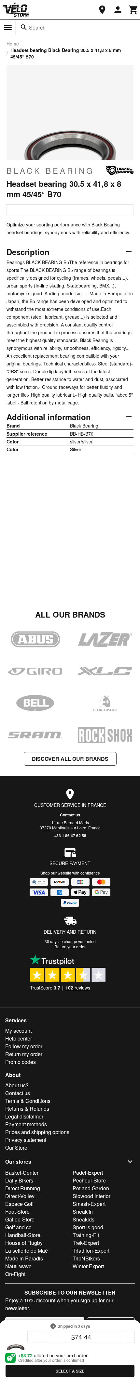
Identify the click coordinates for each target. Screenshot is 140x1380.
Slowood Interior (91, 1196)
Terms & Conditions (27, 1101)
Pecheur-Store (89, 1180)
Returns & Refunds (27, 1108)
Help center (18, 1038)
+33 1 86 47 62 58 (70, 835)
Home (13, 43)
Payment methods (26, 1124)
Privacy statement (25, 1140)
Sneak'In (83, 1211)
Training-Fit (86, 1235)
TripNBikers (86, 1258)
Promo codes (20, 1062)
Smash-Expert (89, 1204)
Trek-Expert (86, 1242)
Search (37, 27)
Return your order (70, 946)
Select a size (70, 1371)
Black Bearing (50, 170)
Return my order (23, 1054)
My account (18, 1030)
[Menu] (8, 27)
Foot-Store (17, 1211)
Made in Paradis (24, 1258)
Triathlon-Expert (91, 1250)
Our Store (16, 1147)
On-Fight (15, 1274)
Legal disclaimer (24, 1116)
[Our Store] (102, 10)
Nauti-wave (18, 1266)
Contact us (70, 814)
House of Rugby (24, 1242)
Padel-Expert (88, 1172)
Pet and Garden (91, 1188)
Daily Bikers (19, 1180)
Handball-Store (22, 1235)
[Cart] (133, 10)
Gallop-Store (20, 1219)
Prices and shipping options (37, 1132)
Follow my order (23, 1046)
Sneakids (83, 1219)
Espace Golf (19, 1204)
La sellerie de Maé (26, 1250)
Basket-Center (21, 1172)
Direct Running (22, 1188)
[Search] (24, 27)
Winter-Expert (88, 1266)
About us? (17, 1085)
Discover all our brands (70, 758)
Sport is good (88, 1227)
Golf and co (18, 1227)
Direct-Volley (20, 1196)
